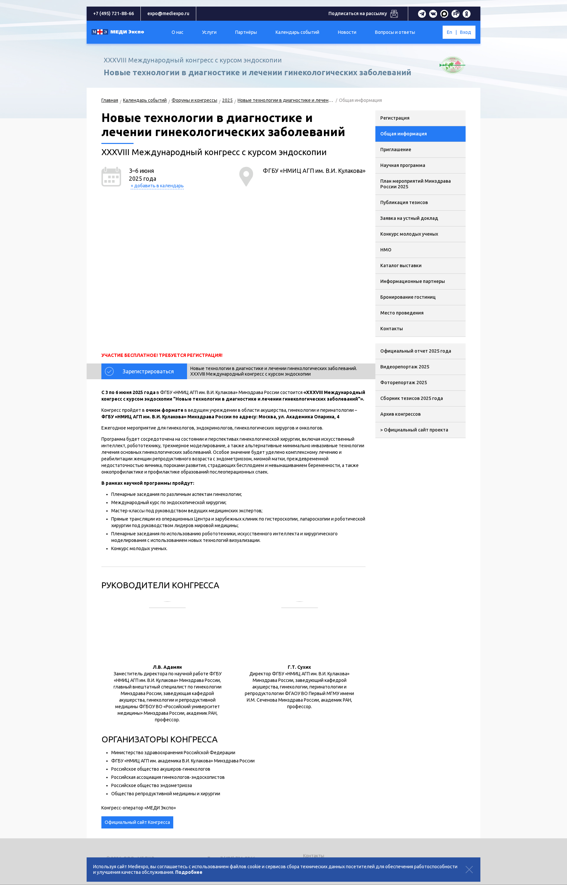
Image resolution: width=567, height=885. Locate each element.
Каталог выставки (401, 265)
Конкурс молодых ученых (409, 234)
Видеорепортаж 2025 (404, 366)
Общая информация (403, 133)
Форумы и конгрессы (194, 100)
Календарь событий (145, 100)
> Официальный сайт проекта (414, 429)
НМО (385, 249)
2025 (227, 100)
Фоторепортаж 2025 (403, 382)
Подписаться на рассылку (357, 13)
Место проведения (402, 312)
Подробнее (188, 872)
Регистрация (395, 118)
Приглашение (395, 149)
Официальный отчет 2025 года (415, 351)
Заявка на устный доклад (409, 218)
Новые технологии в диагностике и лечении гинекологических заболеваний (286, 100)
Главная (109, 100)
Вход (465, 32)
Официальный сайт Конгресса (137, 822)
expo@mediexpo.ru (168, 13)
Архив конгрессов (400, 414)
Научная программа (402, 165)
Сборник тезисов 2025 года (411, 398)
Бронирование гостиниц (408, 297)
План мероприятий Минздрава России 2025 (415, 183)
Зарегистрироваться (148, 371)
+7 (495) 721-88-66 (113, 13)
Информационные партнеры (412, 281)
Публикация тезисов (404, 202)
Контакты (391, 328)
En (449, 32)
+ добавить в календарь (157, 185)
